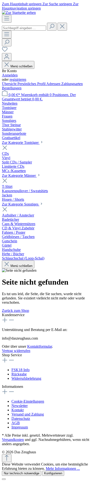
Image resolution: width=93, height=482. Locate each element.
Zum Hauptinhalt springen (22, 4)
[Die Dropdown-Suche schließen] (62, 27)
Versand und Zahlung (27, 414)
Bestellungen (11, 88)
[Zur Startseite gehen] (19, 13)
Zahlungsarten (72, 84)
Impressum (19, 427)
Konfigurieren (53, 473)
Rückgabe (19, 374)
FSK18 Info (20, 370)
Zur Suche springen (57, 4)
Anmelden (10, 75)
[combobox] (24, 28)
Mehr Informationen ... (63, 468)
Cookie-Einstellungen (27, 401)
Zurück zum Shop (15, 311)
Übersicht (9, 84)
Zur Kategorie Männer (19, 175)
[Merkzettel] (5, 51)
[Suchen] (52, 27)
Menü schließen (21, 66)
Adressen (53, 84)
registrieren (18, 79)
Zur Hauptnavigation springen (40, 6)
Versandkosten (13, 440)
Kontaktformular (39, 346)
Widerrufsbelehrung (26, 378)
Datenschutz (20, 419)
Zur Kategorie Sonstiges (20, 204)
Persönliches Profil (31, 84)
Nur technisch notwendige (21, 473)
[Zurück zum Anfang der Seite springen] (6, 458)
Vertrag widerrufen (16, 351)
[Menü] (6, 19)
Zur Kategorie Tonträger (21, 143)
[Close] (4, 479)
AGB (15, 423)
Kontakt (17, 410)
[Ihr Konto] (6, 57)
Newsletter (19, 406)
